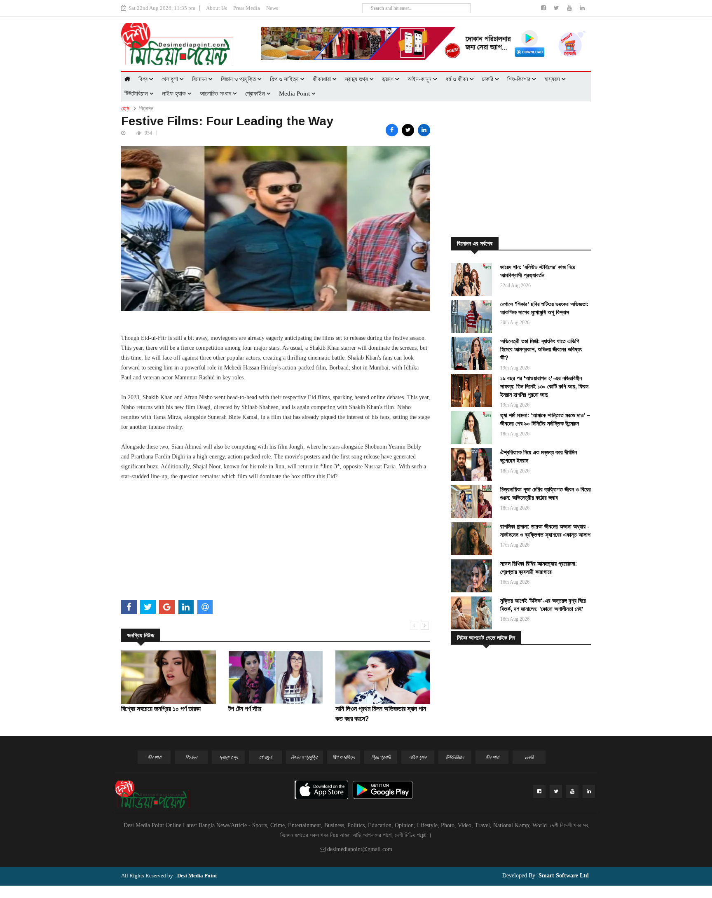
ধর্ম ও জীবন (457, 79)
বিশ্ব (143, 79)
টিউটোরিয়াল (137, 93)
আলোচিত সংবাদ (216, 93)
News (272, 8)
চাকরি (488, 79)
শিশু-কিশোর (519, 79)
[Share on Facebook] (392, 130)
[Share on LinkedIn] (424, 130)
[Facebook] (544, 8)
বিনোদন (200, 79)
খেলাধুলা (171, 79)
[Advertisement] (275, 539)
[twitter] (557, 8)
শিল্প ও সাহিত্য (285, 79)
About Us (216, 8)
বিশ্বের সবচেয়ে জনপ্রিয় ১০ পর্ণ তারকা (161, 708)
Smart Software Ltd (563, 875)
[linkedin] (582, 8)
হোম (125, 108)
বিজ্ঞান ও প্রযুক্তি (239, 79)
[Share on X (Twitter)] (408, 130)
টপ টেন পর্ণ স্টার (244, 708)
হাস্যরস (553, 79)
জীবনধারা (323, 79)
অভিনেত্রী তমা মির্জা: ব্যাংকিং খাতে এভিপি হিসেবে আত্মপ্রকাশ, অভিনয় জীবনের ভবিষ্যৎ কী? (541, 349)
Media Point (295, 93)
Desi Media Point (197, 875)
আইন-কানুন (420, 79)
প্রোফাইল (256, 93)
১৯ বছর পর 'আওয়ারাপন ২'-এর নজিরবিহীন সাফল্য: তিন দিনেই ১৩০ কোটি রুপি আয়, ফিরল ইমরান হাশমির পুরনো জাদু (544, 386)
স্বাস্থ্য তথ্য (357, 79)
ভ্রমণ (388, 79)
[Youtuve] (570, 8)
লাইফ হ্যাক (174, 93)
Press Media (246, 8)
